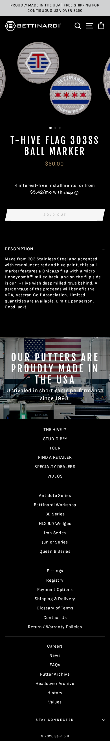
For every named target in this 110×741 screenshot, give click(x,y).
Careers (55, 646)
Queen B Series (55, 551)
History (54, 693)
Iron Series (55, 533)
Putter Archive (55, 674)
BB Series (55, 514)
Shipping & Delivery (55, 599)
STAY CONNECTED (55, 720)
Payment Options (55, 589)
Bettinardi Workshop (55, 505)
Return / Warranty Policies (55, 627)
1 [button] (50, 128)
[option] (55, 8)
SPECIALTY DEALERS (55, 466)
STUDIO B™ (55, 439)
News (54, 655)
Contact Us (55, 617)
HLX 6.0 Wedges (55, 523)
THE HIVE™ (55, 429)
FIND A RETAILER (55, 457)
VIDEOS (55, 476)
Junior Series (55, 542)
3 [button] (60, 128)
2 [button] (55, 128)
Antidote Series (55, 495)
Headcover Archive (55, 683)
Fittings (55, 570)
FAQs (55, 664)
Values (55, 702)
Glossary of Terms (55, 608)
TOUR (55, 448)
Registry (54, 580)
